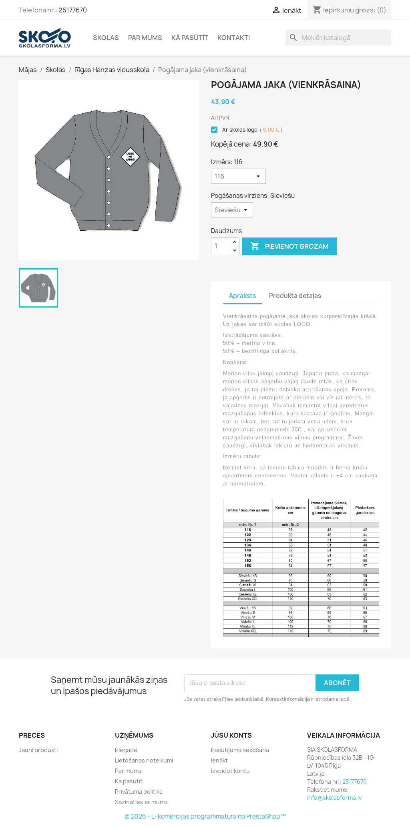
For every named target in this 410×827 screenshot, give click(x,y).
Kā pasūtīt (189, 37)
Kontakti (233, 37)
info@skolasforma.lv (334, 797)
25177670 (72, 10)
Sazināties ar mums (141, 802)
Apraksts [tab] (242, 296)
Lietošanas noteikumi (144, 760)
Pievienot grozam (289, 246)
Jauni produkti (38, 750)
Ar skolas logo (252, 129)
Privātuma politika (139, 791)
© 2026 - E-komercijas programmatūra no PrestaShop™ (205, 816)
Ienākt (219, 760)
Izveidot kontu (230, 771)
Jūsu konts (231, 735)
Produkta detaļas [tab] (295, 296)
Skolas (106, 37)
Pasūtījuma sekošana (240, 750)
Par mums (145, 37)
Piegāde (126, 750)
